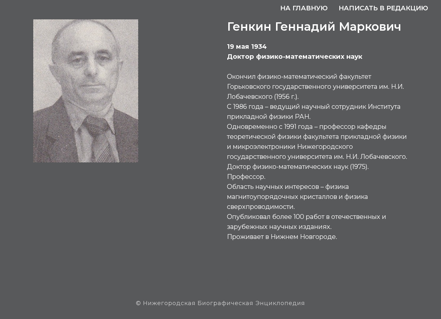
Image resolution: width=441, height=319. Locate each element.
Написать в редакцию (383, 8)
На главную (304, 8)
